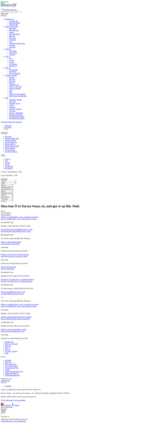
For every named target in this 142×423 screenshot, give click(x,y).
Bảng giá (8, 362)
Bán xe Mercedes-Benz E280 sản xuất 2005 (15, 319)
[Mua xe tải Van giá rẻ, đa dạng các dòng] (15, 254)
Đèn (10, 92)
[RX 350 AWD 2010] (8, 267)
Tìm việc (12, 55)
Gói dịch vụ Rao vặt (10, 10)
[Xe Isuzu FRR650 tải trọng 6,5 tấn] (13, 292)
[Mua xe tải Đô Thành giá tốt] (11, 242)
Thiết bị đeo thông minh (17, 43)
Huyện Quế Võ (10, 144)
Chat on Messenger (19, 421)
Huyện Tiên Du (10, 148)
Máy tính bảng (14, 30)
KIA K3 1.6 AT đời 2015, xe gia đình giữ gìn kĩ (16, 281)
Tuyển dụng (13, 53)
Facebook (8, 386)
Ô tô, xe (7, 159)
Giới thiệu (8, 360)
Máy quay (12, 38)
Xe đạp (11, 62)
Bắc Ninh (8, 127)
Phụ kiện (12, 45)
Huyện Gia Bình (10, 140)
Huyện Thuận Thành (12, 146)
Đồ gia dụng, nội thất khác (18, 96)
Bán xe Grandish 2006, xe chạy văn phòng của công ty (19, 219)
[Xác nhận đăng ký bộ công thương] (13, 400)
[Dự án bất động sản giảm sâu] (11, 122)
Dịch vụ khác (13, 70)
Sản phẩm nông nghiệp (16, 118)
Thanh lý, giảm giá (15, 109)
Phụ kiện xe (13, 66)
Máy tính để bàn (14, 34)
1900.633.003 (5, 381)
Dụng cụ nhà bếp (14, 88)
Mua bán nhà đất (14, 23)
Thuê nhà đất (13, 25)
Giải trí (11, 105)
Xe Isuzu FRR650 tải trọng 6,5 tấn (12, 294)
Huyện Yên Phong (11, 152)
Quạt (10, 90)
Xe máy (11, 60)
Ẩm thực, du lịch (14, 103)
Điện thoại (12, 28)
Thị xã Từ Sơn (10, 150)
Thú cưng (12, 101)
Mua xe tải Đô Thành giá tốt (10, 244)
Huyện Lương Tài (11, 142)
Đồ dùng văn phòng (15, 115)
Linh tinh (12, 107)
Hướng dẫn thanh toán (12, 375)
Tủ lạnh (11, 77)
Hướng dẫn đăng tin (11, 373)
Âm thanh (12, 40)
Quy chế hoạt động (11, 366)
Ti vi (10, 41)
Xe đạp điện (13, 64)
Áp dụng (4, 179)
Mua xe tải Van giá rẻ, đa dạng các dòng (14, 256)
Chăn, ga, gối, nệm (15, 86)
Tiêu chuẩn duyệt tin (11, 368)
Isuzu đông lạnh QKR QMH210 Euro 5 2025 (16, 231)
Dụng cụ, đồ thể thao (16, 113)
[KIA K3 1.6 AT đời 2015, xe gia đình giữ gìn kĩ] (17, 279)
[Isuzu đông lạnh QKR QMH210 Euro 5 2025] (17, 229)
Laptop (11, 32)
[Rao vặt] (9, 7)
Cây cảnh (12, 111)
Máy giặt (12, 79)
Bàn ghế (12, 83)
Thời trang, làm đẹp (15, 100)
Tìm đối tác (13, 71)
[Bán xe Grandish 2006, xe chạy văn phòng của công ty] (20, 217)
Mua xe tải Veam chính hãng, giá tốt (13, 331)
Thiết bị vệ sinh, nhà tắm (17, 94)
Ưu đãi (7, 370)
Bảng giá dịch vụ (10, 364)
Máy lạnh (12, 81)
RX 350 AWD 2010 (7, 269)
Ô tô (10, 58)
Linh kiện (12, 47)
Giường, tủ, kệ (14, 85)
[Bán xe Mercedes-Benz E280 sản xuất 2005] (16, 317)
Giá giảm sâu (13, 21)
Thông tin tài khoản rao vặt (14, 371)
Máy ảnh (12, 36)
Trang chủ (8, 125)
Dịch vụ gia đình (14, 73)
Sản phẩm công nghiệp (16, 116)
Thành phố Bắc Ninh (12, 138)
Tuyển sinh (12, 51)
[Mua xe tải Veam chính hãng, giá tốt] (13, 329)
